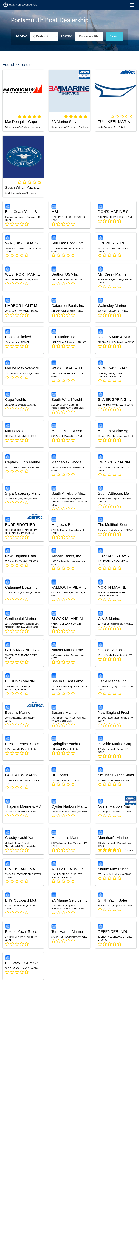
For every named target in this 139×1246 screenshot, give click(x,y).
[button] (44, 36)
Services (21, 36)
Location (66, 36)
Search (114, 36)
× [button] (34, 36)
